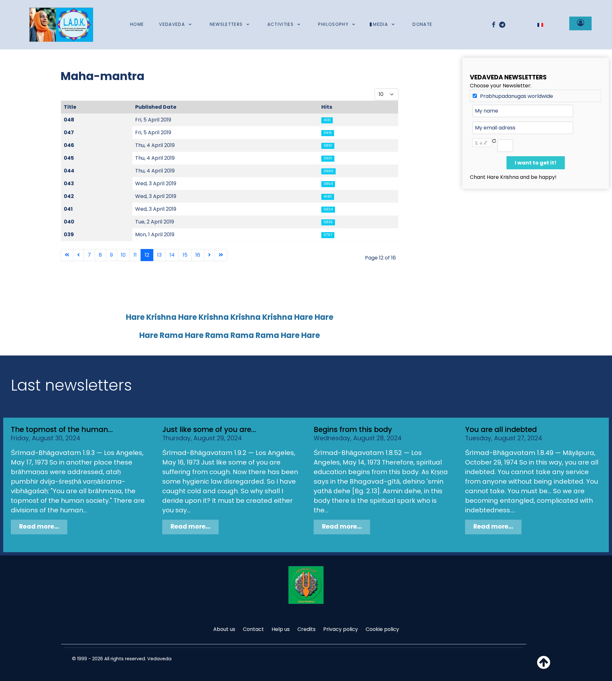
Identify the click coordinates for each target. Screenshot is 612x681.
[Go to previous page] (78, 255)
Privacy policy (340, 629)
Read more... (39, 526)
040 (69, 221)
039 (69, 234)
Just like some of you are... (209, 429)
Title (70, 107)
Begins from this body (353, 429)
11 (135, 255)
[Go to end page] (221, 255)
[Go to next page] (209, 255)
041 (68, 209)
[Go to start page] (67, 255)
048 (69, 119)
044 (69, 170)
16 (197, 255)
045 (69, 158)
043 (69, 183)
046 (69, 145)
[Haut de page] (543, 666)
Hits (326, 107)
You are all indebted (501, 429)
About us (224, 629)
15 (185, 255)
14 (172, 255)
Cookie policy (382, 629)
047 (69, 132)
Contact (253, 629)
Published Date (155, 107)
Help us (281, 629)
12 (147, 255)
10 (123, 255)
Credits (306, 629)
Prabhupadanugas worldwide (516, 96)
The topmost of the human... (62, 429)
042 (69, 196)
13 (159, 255)
